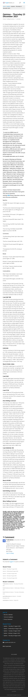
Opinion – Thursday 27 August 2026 (10, 569)
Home (4, 6)
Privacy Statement (8, 619)
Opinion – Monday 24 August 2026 (9, 575)
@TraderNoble (7, 646)
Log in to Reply (10, 553)
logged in (11, 561)
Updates (8, 6)
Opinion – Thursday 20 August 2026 (10, 578)
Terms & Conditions (8, 617)
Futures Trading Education (8, 19)
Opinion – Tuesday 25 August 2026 (10, 573)
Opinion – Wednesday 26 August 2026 (10, 571)
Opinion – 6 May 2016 (14, 600)
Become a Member (8, 614)
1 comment (18, 19)
